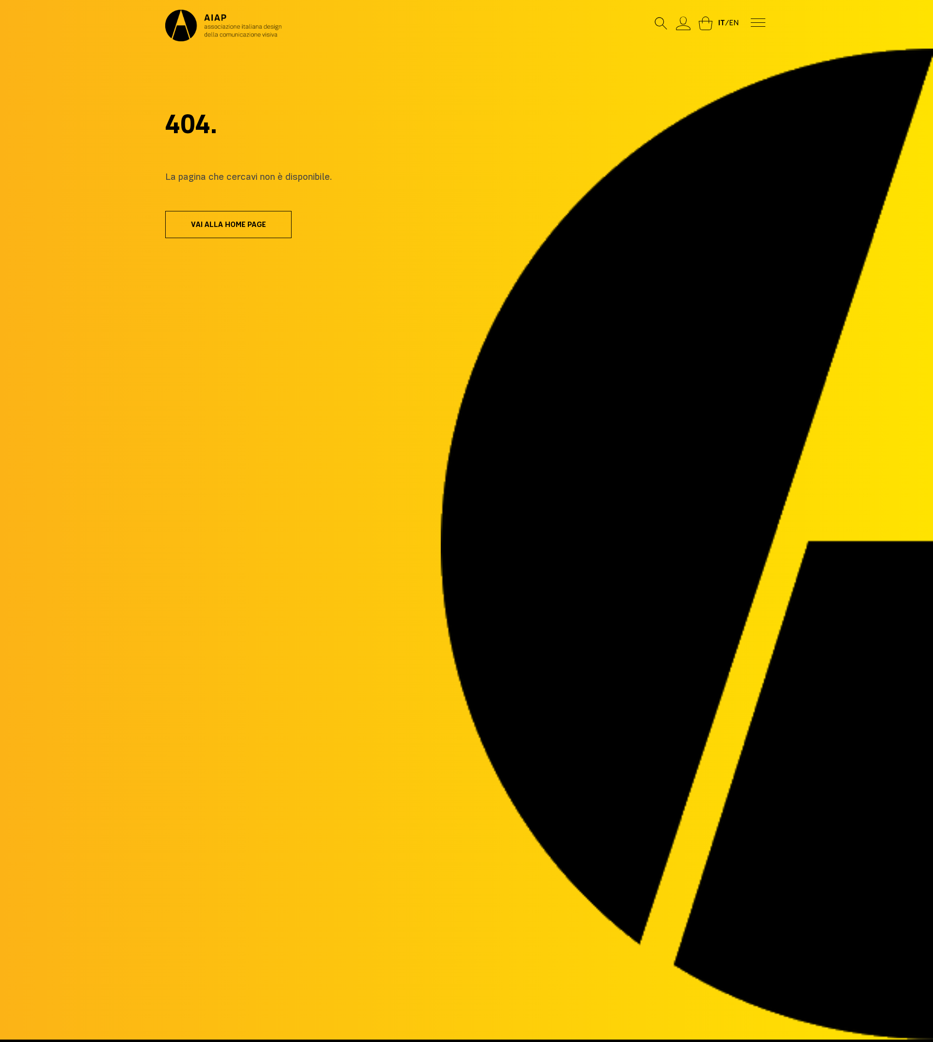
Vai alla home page (228, 224)
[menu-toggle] (758, 22)
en (734, 22)
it (721, 22)
